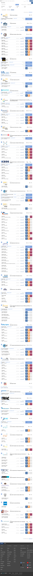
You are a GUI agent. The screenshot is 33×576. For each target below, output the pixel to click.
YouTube (30, 562)
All (17, 7)
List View (30, 4)
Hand (1, 559)
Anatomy (2, 567)
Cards (14, 548)
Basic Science (2, 565)
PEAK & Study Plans (23, 548)
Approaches (8, 565)
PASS (21, 550)
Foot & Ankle (2, 561)
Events (15, 561)
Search (17, 4)
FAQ (27, 548)
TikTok (23, 567)
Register (28, 27)
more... (2, 569)
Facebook (23, 562)
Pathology (2, 563)
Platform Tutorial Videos (30, 550)
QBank (15, 550)
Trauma (2, 548)
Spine (1, 550)
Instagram (30, 567)
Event (10, 7)
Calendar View (25, 4)
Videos (15, 559)
